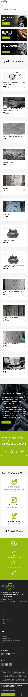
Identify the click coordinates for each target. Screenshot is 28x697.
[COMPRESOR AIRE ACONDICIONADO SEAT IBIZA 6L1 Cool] (14, 206)
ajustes (13, 690)
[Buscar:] (13, 9)
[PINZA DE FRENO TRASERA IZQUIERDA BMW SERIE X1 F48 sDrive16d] (14, 259)
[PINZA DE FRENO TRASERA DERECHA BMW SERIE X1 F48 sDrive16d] (14, 233)
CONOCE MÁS (6, 422)
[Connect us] (2, 664)
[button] (2, 455)
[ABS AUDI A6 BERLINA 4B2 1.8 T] (14, 310)
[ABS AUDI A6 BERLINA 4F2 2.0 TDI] (14, 336)
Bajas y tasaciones (6, 619)
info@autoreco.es (7, 599)
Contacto (4, 623)
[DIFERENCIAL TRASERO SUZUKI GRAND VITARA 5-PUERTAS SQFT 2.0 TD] (14, 102)
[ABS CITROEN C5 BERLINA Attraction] (14, 362)
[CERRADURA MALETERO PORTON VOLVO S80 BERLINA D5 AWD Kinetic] (14, 76)
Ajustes (18, 694)
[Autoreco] (7, 1)
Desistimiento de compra (8, 642)
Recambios (4, 615)
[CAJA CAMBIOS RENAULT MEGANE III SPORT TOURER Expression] (14, 154)
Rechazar (11, 694)
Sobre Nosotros (5, 617)
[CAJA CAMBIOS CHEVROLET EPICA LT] (14, 180)
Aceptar (4, 694)
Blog (3, 621)
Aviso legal (4, 636)
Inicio (3, 612)
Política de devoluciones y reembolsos (11, 640)
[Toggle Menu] (2, 7)
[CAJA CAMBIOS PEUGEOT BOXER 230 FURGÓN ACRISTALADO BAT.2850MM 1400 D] (14, 128)
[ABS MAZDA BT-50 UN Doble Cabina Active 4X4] (14, 284)
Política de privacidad (7, 634)
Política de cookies (6, 638)
